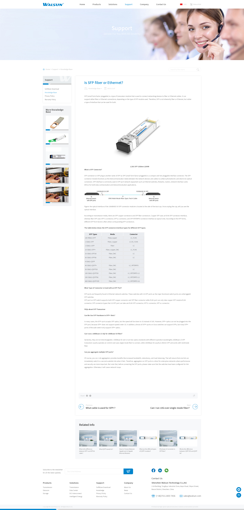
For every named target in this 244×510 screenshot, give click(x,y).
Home (82, 4)
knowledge (100, 490)
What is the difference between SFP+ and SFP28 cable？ (87, 451)
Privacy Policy (50, 96)
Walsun (56, 507)
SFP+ (100, 321)
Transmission (47, 487)
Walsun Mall (197, 4)
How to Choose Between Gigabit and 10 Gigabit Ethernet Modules (127, 451)
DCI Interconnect (75, 493)
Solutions (112, 4)
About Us (127, 487)
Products (97, 4)
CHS (184, 4)
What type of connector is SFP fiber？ (167, 450)
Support (128, 4)
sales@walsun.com (192, 495)
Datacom (46, 490)
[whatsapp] (239, 495)
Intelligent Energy (75, 496)
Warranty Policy (50, 99)
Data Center (73, 490)
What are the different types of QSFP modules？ (147, 450)
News (126, 490)
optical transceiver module (175, 507)
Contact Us (161, 4)
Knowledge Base (66, 69)
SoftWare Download (52, 89)
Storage (45, 493)
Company (144, 4)
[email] (238, 490)
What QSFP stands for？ (106, 449)
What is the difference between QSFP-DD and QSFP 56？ (188, 451)
